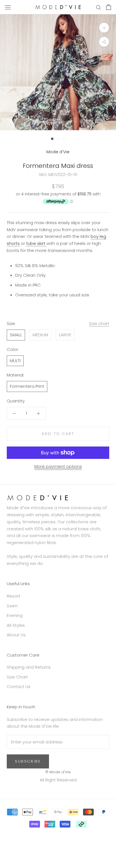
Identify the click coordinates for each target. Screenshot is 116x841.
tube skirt (36, 243)
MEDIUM (40, 335)
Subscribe (28, 761)
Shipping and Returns (29, 667)
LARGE (65, 335)
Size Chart (17, 677)
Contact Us (18, 686)
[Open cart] (108, 7)
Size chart (99, 323)
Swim (12, 606)
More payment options (58, 466)
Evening (15, 615)
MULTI (15, 361)
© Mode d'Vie (58, 772)
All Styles (16, 625)
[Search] (98, 7)
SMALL (16, 335)
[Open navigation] (8, 7)
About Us (16, 635)
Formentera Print (27, 386)
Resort (13, 596)
